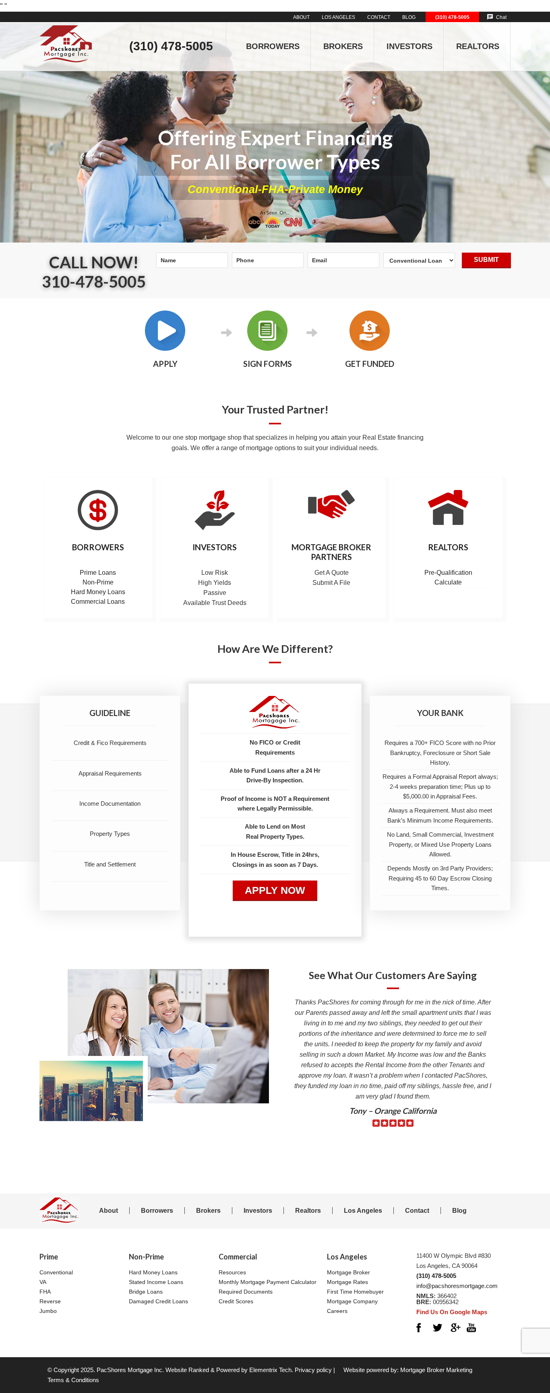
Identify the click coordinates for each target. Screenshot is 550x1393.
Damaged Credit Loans (158, 1301)
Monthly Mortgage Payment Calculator (267, 1282)
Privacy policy (313, 1369)
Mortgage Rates (347, 1282)
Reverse (50, 1301)
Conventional (56, 1272)
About (108, 1210)
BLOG (409, 17)
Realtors (448, 547)
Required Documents (246, 1291)
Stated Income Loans (156, 1282)
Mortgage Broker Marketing (436, 1369)
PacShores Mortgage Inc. (130, 1369)
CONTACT (378, 17)
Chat (501, 17)
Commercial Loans (98, 601)
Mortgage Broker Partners (331, 552)
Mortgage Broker (348, 1272)
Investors (214, 547)
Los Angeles (363, 1210)
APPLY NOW (275, 890)
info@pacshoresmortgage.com (457, 1285)
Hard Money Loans (98, 591)
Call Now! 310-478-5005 (94, 272)
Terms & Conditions (73, 1380)
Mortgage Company (352, 1301)
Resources (232, 1272)
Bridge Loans (146, 1291)
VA (42, 1282)
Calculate (448, 582)
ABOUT (301, 17)
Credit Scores (236, 1301)
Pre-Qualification (448, 572)
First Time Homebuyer (355, 1291)
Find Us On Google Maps (451, 1312)
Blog (459, 1210)
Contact (417, 1210)
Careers (337, 1311)
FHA (45, 1291)
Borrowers (98, 547)
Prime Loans (98, 572)
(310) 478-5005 (452, 17)
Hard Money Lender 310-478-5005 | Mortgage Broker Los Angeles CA (65, 37)
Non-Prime (98, 582)
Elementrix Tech (270, 1369)
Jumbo (48, 1311)
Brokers (208, 1210)
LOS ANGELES (338, 17)
